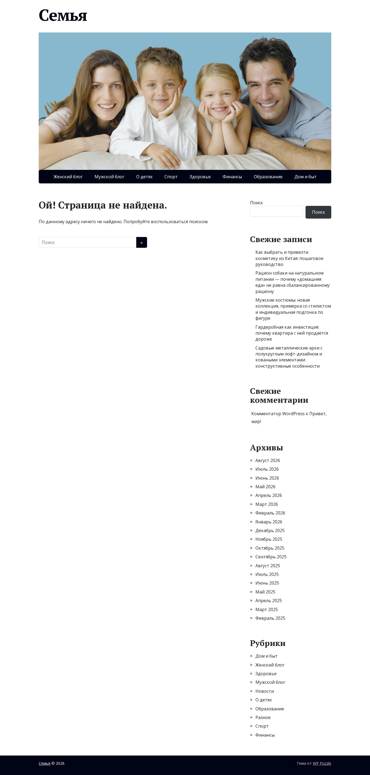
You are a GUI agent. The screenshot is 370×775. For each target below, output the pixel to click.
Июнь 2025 (267, 583)
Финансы (232, 177)
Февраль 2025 (270, 618)
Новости (264, 691)
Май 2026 (265, 487)
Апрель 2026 (268, 495)
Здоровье (200, 177)
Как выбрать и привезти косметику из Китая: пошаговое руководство (289, 258)
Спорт (171, 177)
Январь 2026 (268, 522)
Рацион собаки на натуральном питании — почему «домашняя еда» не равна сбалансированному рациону (292, 282)
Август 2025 (267, 566)
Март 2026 (266, 504)
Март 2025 (266, 609)
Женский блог (68, 177)
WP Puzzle (322, 763)
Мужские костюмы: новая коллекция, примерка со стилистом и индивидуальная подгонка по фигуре (293, 309)
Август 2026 (267, 460)
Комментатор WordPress (278, 414)
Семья (63, 15)
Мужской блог (109, 177)
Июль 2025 (267, 574)
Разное (263, 717)
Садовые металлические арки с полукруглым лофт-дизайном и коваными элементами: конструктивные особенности (288, 357)
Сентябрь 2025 (271, 557)
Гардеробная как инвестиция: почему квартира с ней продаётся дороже (291, 333)
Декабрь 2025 (270, 530)
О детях (144, 177)
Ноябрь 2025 (268, 539)
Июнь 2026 (267, 478)
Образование (268, 177)
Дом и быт (305, 177)
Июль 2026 (267, 469)
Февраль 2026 (270, 513)
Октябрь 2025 (269, 548)
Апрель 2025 (268, 600)
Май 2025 (265, 592)
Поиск (256, 203)
